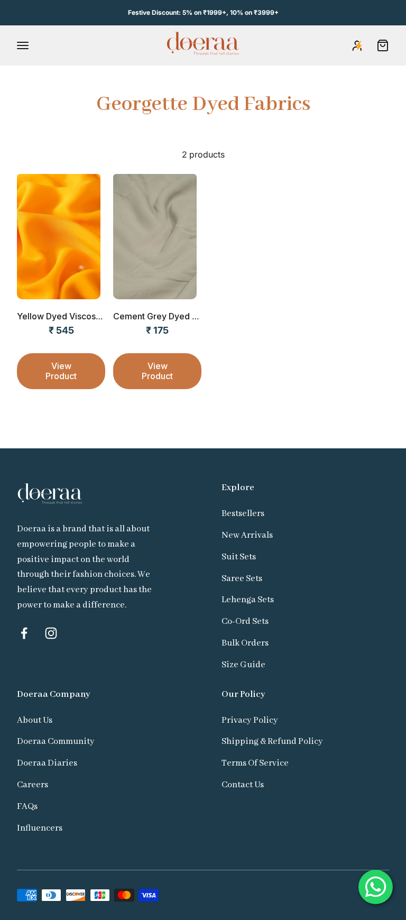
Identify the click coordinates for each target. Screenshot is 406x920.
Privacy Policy (250, 720)
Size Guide (243, 664)
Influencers (39, 828)
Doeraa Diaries (47, 763)
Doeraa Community (56, 741)
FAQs (27, 806)
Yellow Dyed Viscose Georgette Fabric (94, 316)
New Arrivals (247, 535)
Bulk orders (245, 643)
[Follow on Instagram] (51, 633)
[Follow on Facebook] (24, 633)
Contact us (243, 784)
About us (34, 720)
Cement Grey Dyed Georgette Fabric (186, 316)
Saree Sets (242, 578)
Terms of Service (255, 763)
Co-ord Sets (245, 621)
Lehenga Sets (248, 599)
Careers (32, 784)
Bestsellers (243, 513)
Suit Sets (239, 557)
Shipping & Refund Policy (272, 741)
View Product (61, 371)
